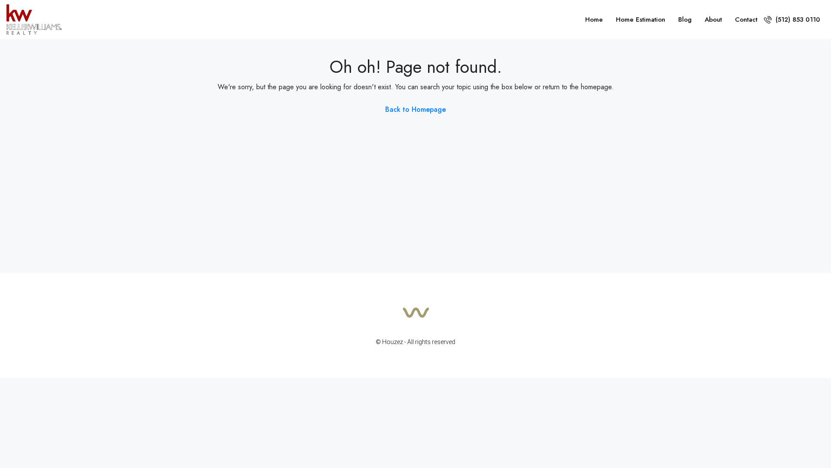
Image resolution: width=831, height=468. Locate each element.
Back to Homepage (415, 109)
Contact (746, 19)
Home (594, 19)
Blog (685, 19)
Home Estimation (640, 19)
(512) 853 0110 (796, 19)
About (713, 19)
